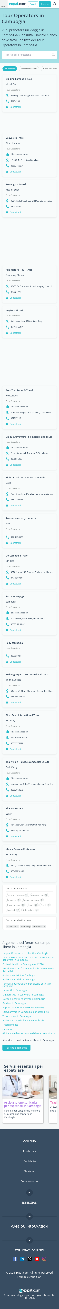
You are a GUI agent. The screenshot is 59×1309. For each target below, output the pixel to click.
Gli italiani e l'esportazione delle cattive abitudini (29, 1033)
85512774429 (17, 743)
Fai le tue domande (16, 1047)
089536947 (16, 656)
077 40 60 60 (16, 578)
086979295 (16, 207)
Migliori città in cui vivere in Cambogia (23, 995)
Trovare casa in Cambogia (16, 1016)
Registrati (44, 4)
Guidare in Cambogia (14, 1003)
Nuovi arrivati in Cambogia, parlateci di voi (25, 1012)
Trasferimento (10, 1025)
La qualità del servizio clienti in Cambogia (25, 953)
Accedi (33, 4)
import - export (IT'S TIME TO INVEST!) (23, 1007)
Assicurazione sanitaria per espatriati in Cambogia (22, 1104)
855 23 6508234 (18, 697)
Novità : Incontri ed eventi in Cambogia (23, 999)
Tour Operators (13, 89)
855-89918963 (17, 871)
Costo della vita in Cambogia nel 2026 (23, 964)
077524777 (16, 292)
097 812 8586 (17, 537)
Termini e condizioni (29, 1277)
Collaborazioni (30, 1181)
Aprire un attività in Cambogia (19, 979)
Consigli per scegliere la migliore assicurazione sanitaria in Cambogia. (22, 1114)
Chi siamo (29, 1171)
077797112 (16, 418)
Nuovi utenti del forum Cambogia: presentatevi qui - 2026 (28, 969)
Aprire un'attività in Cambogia (18, 975)
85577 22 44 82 (18, 624)
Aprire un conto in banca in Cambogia (23, 1020)
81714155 (15, 101)
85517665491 (17, 327)
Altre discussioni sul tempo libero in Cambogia (28, 1040)
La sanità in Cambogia (14, 990)
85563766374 (17, 166)
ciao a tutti (8, 1029)
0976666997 (16, 459)
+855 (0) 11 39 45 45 (20, 831)
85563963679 (17, 790)
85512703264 (17, 500)
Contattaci (15, 106)
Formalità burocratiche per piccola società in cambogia (26, 985)
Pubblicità (29, 1161)
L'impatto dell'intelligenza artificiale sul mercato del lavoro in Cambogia (28, 958)
